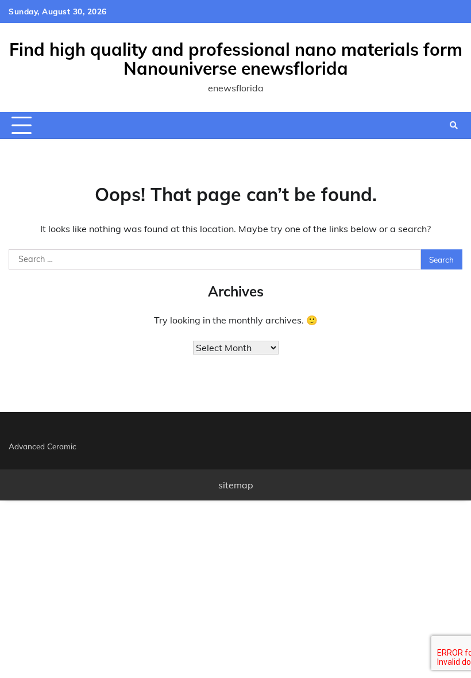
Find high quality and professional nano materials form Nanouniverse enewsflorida (235, 58)
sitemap (235, 485)
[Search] (453, 125)
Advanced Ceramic (42, 446)
